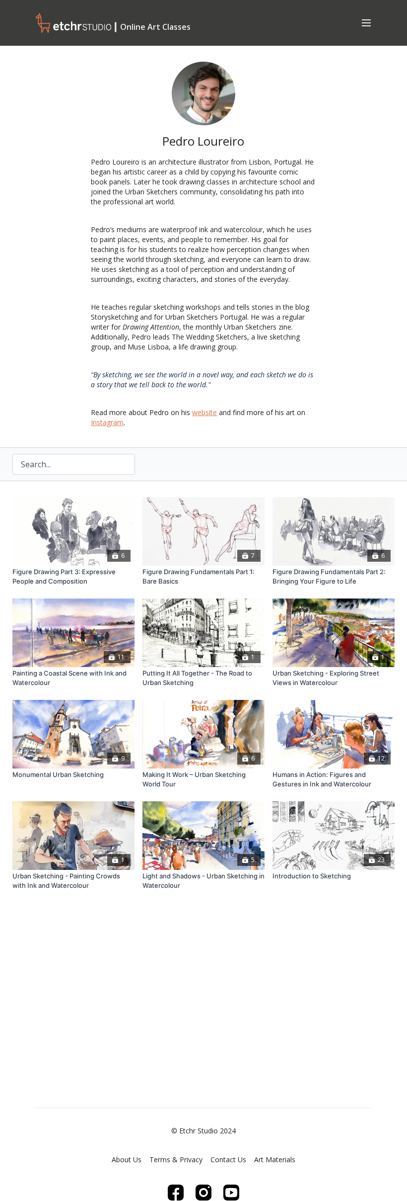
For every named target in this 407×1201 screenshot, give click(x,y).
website (204, 412)
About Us (126, 1159)
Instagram (107, 422)
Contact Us (228, 1159)
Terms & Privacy (176, 1159)
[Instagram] (203, 1193)
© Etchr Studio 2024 (203, 1130)
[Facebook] (176, 1193)
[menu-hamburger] (366, 22)
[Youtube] (231, 1193)
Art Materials (274, 1159)
